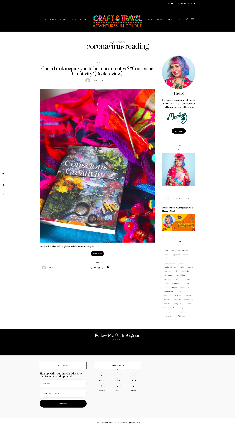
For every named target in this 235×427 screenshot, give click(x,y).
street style (189, 299)
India (166, 287)
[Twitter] (168, 3)
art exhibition (183, 250)
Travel (180, 19)
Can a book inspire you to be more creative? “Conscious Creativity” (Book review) (97, 71)
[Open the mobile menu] (192, 19)
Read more (179, 131)
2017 (166, 250)
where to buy (184, 312)
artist (166, 255)
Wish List (181, 316)
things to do (178, 304)
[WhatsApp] (99, 268)
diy (176, 271)
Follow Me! (117, 339)
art (173, 250)
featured (177, 279)
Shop (170, 19)
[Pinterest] (191, 3)
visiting (180, 308)
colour (166, 259)
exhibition (181, 275)
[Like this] (106, 268)
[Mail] (178, 3)
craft (181, 263)
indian (174, 287)
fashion (167, 279)
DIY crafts (185, 271)
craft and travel (170, 267)
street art (177, 299)
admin (94, 81)
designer (167, 271)
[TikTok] (194, 3)
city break (176, 255)
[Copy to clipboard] (102, 268)
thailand (167, 304)
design (190, 267)
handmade (177, 283)
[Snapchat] (175, 3)
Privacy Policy (135, 422)
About (150, 19)
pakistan (178, 295)
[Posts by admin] (87, 80)
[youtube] (3, 189)
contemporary (169, 263)
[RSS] (182, 3)
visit (172, 308)
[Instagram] (185, 3)
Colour (63, 19)
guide (166, 283)
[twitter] (3, 174)
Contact (160, 19)
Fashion (83, 19)
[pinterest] (3, 179)
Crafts (73, 19)
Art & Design (50, 19)
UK (165, 308)
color (186, 255)
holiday (187, 283)
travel (190, 304)
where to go (169, 316)
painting (167, 295)
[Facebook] (87, 268)
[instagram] (3, 185)
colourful (176, 259)
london (182, 291)
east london (168, 275)
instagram (185, 287)
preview (188, 295)
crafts (182, 267)
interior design (170, 291)
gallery (187, 279)
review (166, 299)
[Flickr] (172, 3)
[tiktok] (3, 194)
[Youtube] (188, 3)
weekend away (169, 312)
